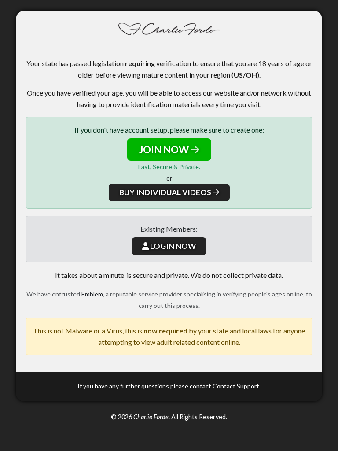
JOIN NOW (165, 149)
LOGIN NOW (172, 246)
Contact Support (236, 386)
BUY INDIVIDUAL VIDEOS (166, 192)
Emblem (92, 294)
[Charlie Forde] (169, 29)
